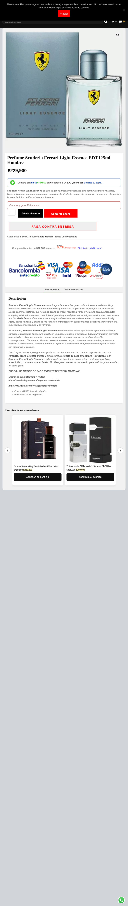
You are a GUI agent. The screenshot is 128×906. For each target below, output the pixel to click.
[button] (118, 35)
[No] (124, 10)
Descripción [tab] (52, 289)
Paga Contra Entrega (52, 226)
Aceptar (64, 13)
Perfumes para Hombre (41, 236)
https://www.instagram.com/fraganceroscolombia (34, 380)
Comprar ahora (60, 213)
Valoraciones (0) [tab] (73, 289)
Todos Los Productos (66, 236)
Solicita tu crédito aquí (90, 248)
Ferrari (23, 236)
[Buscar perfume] (107, 21)
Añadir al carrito (31, 213)
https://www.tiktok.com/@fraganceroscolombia (32, 385)
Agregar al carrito (37, 477)
